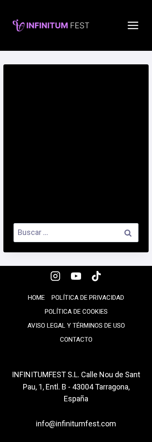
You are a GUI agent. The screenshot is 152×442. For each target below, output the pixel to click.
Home (36, 297)
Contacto (76, 339)
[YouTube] (76, 276)
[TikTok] (96, 276)
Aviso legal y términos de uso (76, 325)
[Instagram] (55, 276)
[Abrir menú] (133, 25)
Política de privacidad (88, 297)
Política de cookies (76, 311)
